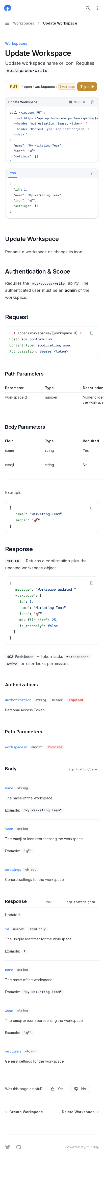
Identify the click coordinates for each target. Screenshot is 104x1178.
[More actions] (97, 8)
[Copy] (70, 86)
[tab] (12, 173)
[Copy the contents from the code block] (92, 102)
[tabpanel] (52, 198)
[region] (52, 396)
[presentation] (48, 87)
